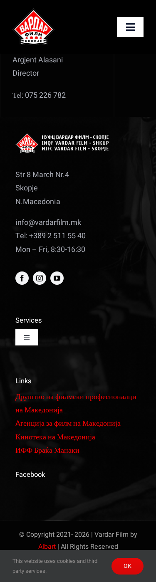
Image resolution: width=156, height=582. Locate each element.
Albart (47, 547)
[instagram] (39, 278)
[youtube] (57, 278)
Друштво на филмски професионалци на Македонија (75, 403)
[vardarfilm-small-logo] (34, 11)
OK (127, 566)
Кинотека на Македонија (55, 437)
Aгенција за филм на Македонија (68, 423)
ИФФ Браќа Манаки (47, 450)
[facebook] (22, 278)
